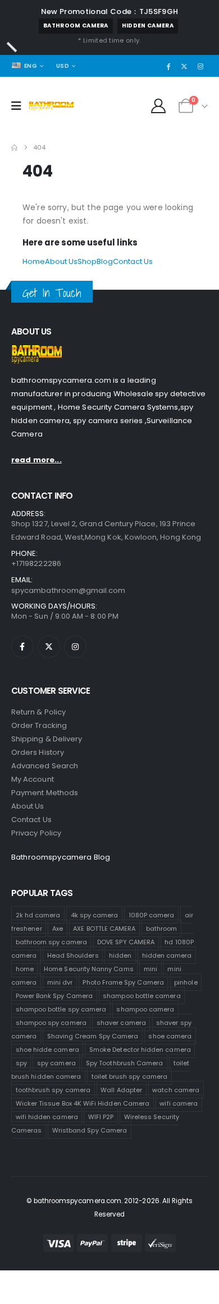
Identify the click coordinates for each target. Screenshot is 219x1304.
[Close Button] (12, 47)
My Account (32, 779)
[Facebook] (168, 66)
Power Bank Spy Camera (54, 995)
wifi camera (178, 1103)
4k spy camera (94, 915)
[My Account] (158, 106)
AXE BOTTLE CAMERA (104, 928)
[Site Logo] (51, 105)
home (25, 968)
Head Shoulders (73, 955)
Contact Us (133, 261)
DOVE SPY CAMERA (125, 942)
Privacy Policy (36, 833)
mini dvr (60, 982)
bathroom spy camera (51, 942)
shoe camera (169, 1036)
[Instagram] (200, 66)
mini (150, 968)
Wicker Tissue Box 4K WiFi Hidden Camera (83, 1103)
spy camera (56, 1063)
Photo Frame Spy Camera (123, 982)
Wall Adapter (121, 1089)
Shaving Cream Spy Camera (93, 1036)
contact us (31, 819)
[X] (184, 66)
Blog (105, 261)
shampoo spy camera (51, 1022)
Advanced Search (44, 765)
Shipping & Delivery (46, 739)
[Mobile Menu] (20, 105)
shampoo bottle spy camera (61, 1009)
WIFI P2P (101, 1116)
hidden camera (148, 25)
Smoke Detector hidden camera (140, 1049)
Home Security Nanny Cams (89, 968)
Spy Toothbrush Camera (124, 1063)
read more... (36, 459)
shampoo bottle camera (141, 995)
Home (33, 261)
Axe (57, 928)
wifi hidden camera (47, 1116)
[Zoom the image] (36, 351)
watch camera (175, 1089)
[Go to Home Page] (14, 148)
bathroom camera (75, 25)
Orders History (37, 752)
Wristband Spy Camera (89, 1130)
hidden (120, 955)
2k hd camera (38, 915)
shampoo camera (145, 1009)
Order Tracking (39, 725)
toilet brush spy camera (130, 1076)
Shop (87, 261)
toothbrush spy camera (53, 1089)
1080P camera (152, 915)
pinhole (185, 982)
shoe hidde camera (47, 1049)
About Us (61, 261)
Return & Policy (38, 712)
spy (21, 1063)
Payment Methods (44, 792)
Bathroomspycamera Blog (60, 857)
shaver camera (121, 1022)
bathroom (161, 928)
